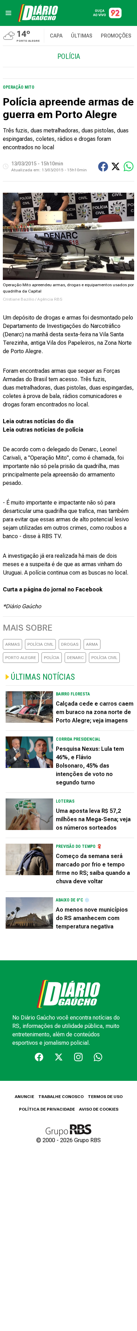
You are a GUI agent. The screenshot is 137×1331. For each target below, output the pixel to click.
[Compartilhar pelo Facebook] (103, 167)
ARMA (92, 644)
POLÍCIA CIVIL (40, 644)
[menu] (8, 13)
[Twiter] (58, 1057)
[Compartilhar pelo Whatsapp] (128, 166)
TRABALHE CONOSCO (61, 1096)
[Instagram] (78, 1057)
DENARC (75, 657)
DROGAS (69, 644)
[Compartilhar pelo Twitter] (115, 166)
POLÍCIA (51, 657)
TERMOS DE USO (105, 1096)
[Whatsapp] (98, 1057)
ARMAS (12, 644)
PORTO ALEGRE (20, 657)
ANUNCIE (24, 1096)
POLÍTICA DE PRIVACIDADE (47, 1109)
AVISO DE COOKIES (98, 1109)
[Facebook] (39, 1057)
